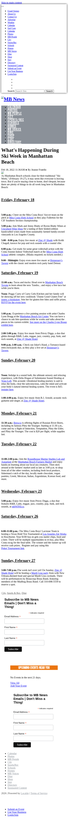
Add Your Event (18, 685)
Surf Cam (12, 28)
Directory (11, 62)
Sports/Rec (12, 42)
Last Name (10, 638)
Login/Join (12, 74)
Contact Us (12, 16)
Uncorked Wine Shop (12, 228)
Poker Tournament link (12, 548)
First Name (10, 627)
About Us (11, 14)
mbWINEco (18, 506)
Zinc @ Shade (45, 240)
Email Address (12, 616)
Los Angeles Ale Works (54, 534)
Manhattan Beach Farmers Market (35, 461)
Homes (10, 48)
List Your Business (15, 71)
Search (11, 91)
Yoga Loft (6, 381)
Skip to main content (11, 2)
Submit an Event (15, 68)
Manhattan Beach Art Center (34, 316)
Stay (9, 59)
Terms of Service (39, 793)
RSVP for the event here (13, 302)
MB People (12, 37)
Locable (25, 793)
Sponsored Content (15, 65)
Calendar (11, 25)
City (9, 39)
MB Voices (12, 51)
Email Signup (13, 11)
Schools (11, 45)
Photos (10, 34)
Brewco (18, 422)
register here (7, 389)
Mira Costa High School (21, 217)
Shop (10, 57)
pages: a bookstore (10, 299)
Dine (10, 54)
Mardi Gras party (39, 573)
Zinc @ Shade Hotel (27, 339)
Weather (11, 22)
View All (14, 683)
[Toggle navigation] (2, 6)
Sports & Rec (13, 593)
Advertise (11, 19)
